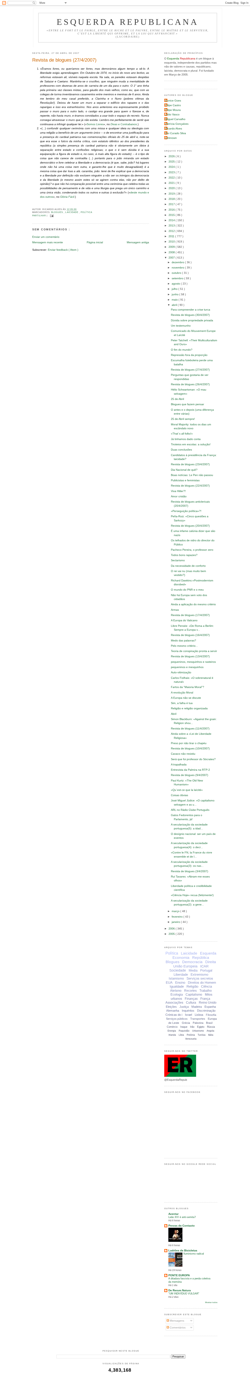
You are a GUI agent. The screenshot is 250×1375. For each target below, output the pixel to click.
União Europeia (185, 966)
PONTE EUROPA (179, 1275)
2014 (172, 220)
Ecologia (177, 994)
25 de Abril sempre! (183, 419)
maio (175, 299)
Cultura (191, 1002)
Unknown (171, 138)
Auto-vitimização (181, 672)
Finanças (191, 998)
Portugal (206, 970)
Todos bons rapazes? (184, 555)
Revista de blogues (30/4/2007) (190, 314)
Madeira (196, 1006)
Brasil (209, 1022)
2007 (172, 257)
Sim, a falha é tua (182, 703)
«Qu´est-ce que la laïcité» (187, 790)
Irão (192, 1026)
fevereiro (177, 916)
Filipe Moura (173, 110)
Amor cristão (179, 496)
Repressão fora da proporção (189, 355)
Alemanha (172, 1010)
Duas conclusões (181, 449)
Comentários (177, 1327)
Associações (174, 1002)
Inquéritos (188, 1010)
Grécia (186, 1022)
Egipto (200, 1026)
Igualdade (177, 986)
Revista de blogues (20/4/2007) (190, 525)
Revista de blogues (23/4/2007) (190, 464)
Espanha (210, 1006)
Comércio (172, 1026)
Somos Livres (95, 124)
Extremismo (199, 974)
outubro (177, 272)
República (200, 958)
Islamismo (176, 978)
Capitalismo (194, 994)
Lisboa (199, 1014)
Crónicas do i (173, 1014)
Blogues (57, 212)
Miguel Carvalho (175, 119)
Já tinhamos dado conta (186, 439)
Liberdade (181, 974)
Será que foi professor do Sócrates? (193, 759)
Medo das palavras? (183, 640)
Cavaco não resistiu (183, 753)
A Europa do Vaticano (184, 620)
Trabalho (205, 990)
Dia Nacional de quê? (184, 469)
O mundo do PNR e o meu (187, 589)
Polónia (191, 1035)
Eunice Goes (173, 100)
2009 (172, 246)
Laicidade (72, 212)
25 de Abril (177, 399)
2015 (172, 215)
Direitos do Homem (202, 982)
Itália (210, 1035)
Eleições (171, 1006)
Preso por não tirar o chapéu (188, 743)
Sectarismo (178, 560)
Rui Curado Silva (175, 133)
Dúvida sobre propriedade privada (192, 320)
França (205, 998)
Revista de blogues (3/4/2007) (189, 871)
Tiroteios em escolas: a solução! (191, 444)
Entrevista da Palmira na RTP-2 (190, 769)
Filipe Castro (173, 105)
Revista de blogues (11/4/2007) (190, 728)
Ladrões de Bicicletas (182, 1250)
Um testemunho (181, 325)
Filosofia (211, 1014)
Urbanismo (198, 1030)
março (176, 911)
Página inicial (95, 242)
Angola (210, 1030)
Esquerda (208, 953)
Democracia (192, 962)
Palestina (198, 1022)
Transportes (197, 1018)
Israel (188, 1014)
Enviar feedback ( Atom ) (63, 249)
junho (175, 294)
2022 (172, 177)
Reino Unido (207, 1002)
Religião (192, 986)
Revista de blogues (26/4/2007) (190, 384)
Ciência (206, 986)
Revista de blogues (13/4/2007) (190, 656)
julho (175, 288)
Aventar (173, 1213)
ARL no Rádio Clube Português (190, 809)
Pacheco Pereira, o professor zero (192, 549)
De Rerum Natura (179, 1290)
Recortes (190, 990)
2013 (172, 225)
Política (86, 212)
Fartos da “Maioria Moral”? (187, 687)
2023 (172, 172)
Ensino (180, 982)
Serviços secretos (200, 978)
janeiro (176, 922)
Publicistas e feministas (185, 480)
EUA (169, 982)
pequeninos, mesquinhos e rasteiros (193, 661)
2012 (172, 231)
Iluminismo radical (193, 1253)
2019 (172, 193)
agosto (176, 283)
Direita (210, 962)
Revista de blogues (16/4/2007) (190, 635)
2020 (172, 188)
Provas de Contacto (181, 1225)
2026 (172, 156)
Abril (173, 713)
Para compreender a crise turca (190, 309)
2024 (172, 166)
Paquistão (184, 1030)
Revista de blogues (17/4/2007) (190, 615)
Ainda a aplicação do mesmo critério (193, 604)
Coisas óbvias (179, 795)
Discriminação (206, 1010)
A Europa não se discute (186, 697)
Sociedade (177, 970)
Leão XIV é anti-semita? (182, 1217)
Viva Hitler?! (178, 491)
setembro (178, 278)
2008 (172, 252)
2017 (172, 204)
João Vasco (172, 114)
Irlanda (172, 1035)
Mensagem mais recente (47, 242)
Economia (180, 958)
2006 (172, 928)
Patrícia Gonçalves (176, 123)
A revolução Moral (182, 692)
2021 (172, 182)
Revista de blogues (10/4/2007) (190, 748)
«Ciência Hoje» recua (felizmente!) (192, 895)
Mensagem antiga (138, 242)
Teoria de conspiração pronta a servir (194, 651)
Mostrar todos (211, 1302)
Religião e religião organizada (189, 708)
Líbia (181, 1035)
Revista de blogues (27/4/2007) (64, 60)
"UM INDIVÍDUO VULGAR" (183, 1293)
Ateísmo (175, 990)
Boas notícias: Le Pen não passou (192, 475)
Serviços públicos (177, 1018)
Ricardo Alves (173, 128)
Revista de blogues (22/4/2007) (190, 485)
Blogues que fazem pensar (187, 404)
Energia (172, 1030)
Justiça (184, 1006)
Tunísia (201, 1035)
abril (175, 305)
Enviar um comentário (45, 236)
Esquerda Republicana (128, 22)
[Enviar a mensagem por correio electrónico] (51, 216)
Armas (175, 609)
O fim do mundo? (181, 349)
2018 (172, 199)
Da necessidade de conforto (188, 565)
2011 (172, 236)
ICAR (204, 966)
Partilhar (39, 216)
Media (193, 970)
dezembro (178, 262)
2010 (172, 241)
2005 (172, 933)
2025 (172, 161)
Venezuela (190, 1038)
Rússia (211, 1026)
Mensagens (176, 1320)
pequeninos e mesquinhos (187, 667)
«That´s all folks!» (182, 433)
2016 (172, 209)
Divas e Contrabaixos (124, 124)
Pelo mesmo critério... (184, 645)
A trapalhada (179, 764)
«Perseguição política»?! (186, 511)
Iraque (183, 1026)
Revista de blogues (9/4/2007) (189, 775)
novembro (178, 267)
